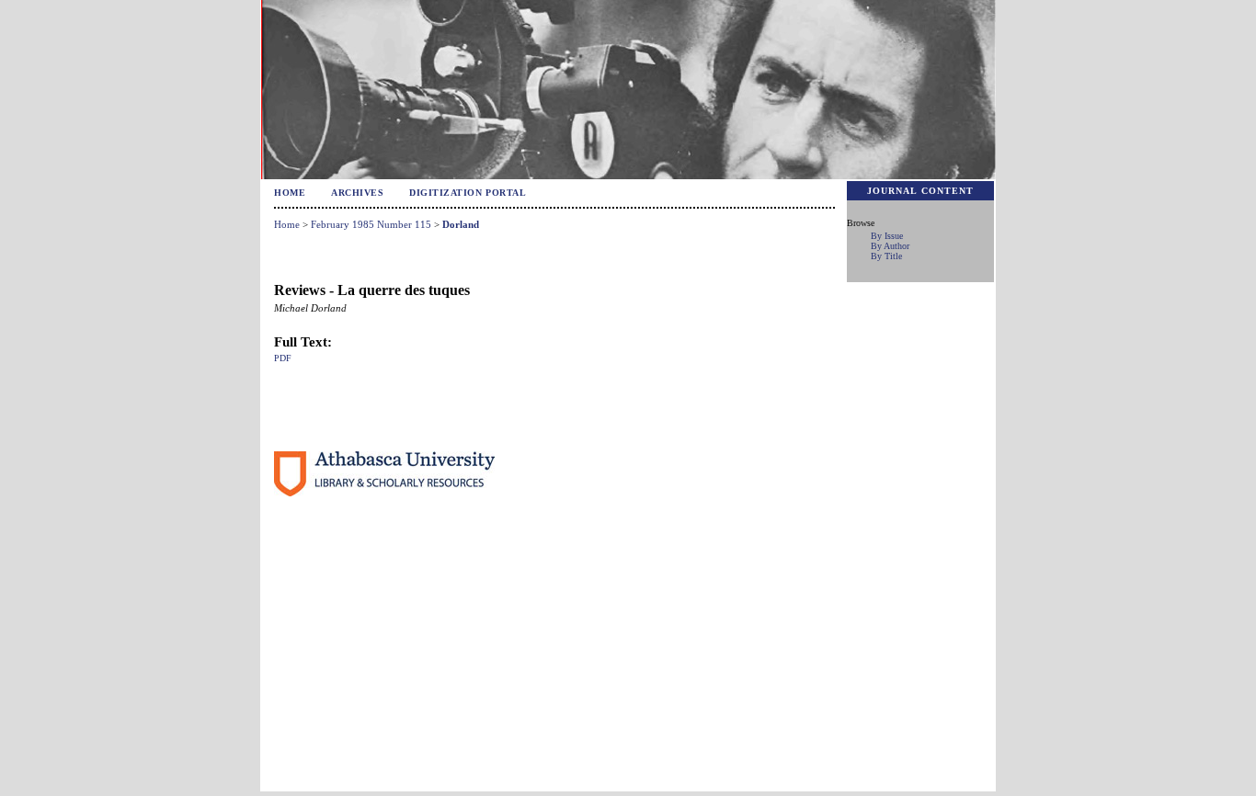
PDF (282, 358)
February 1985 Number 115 (371, 224)
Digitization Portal (467, 193)
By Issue (887, 236)
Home (289, 193)
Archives (357, 193)
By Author (890, 246)
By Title (886, 256)
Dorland (460, 224)
